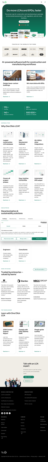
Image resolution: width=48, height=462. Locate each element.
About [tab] (39, 226)
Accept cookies (39, 238)
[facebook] (10, 413)
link (33, 233)
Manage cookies (23, 238)
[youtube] (5, 413)
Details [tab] (24, 226)
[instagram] (7, 413)
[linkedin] (2, 413)
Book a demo (23, 21)
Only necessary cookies (9, 238)
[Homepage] (4, 2)
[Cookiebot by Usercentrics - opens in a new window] (41, 223)
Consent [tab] (8, 226)
